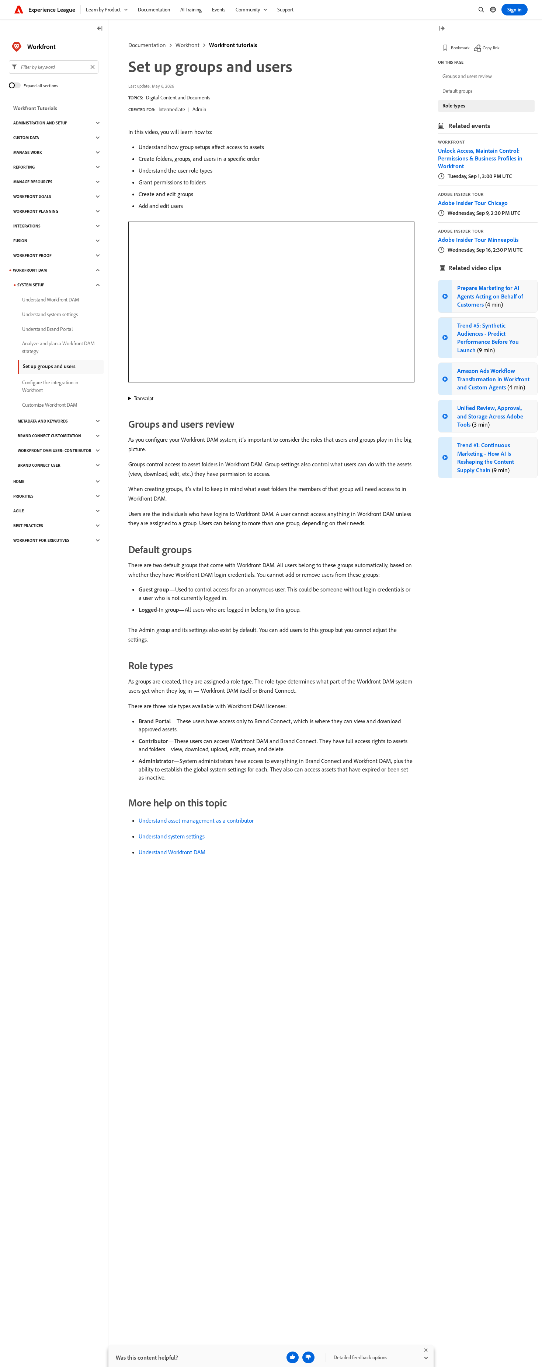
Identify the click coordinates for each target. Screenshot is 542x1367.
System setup (30, 284)
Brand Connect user (39, 465)
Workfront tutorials (233, 45)
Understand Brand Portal (47, 329)
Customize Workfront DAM (49, 405)
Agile (18, 510)
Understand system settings (172, 836)
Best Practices (28, 525)
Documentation (147, 45)
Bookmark (460, 47)
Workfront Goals (32, 196)
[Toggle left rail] (100, 29)
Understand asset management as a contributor (196, 820)
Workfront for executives (41, 540)
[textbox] (53, 67)
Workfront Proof (32, 255)
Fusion (20, 240)
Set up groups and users (49, 366)
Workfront (187, 45)
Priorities (23, 496)
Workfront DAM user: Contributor (54, 450)
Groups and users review (467, 76)
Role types (453, 105)
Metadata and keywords (43, 421)
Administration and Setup (40, 123)
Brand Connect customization (49, 435)
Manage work (27, 152)
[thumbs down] (308, 1357)
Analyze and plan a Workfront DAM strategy (58, 347)
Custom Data (26, 137)
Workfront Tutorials (35, 108)
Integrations (27, 226)
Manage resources (32, 181)
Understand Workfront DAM (172, 852)
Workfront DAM (30, 270)
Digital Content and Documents (178, 97)
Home (18, 481)
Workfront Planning (35, 211)
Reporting (24, 167)
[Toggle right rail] (442, 29)
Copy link (491, 47)
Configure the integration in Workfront (50, 386)
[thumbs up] (292, 1357)
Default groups (457, 91)
